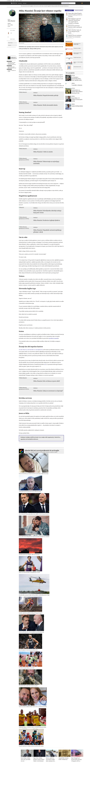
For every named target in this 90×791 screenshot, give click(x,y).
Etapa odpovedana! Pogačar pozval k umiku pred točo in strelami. (75, 15)
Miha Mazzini (11, 21)
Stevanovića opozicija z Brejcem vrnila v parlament (75, 26)
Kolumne (20, 3)
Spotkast (24, 3)
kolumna (9, 45)
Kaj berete (69, 10)
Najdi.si (15, 0)
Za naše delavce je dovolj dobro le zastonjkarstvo (31, 349)
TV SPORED (9, 0)
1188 (21, 0)
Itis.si (18, 0)
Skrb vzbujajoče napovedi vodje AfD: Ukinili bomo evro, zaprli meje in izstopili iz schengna (74, 21)
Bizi (12, 0)
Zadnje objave (79, 10)
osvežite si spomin (53, 338)
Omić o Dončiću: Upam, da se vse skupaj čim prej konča (74, 31)
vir (29, 202)
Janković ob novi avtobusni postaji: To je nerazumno (74, 36)
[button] (7, 3)
